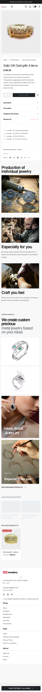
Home (5, 60)
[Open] (39, 6)
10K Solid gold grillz (29, 60)
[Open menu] (12, 6)
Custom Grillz (14, 60)
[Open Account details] (30, 6)
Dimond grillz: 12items (10, 552)
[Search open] (26, 6)
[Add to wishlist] (38, 95)
